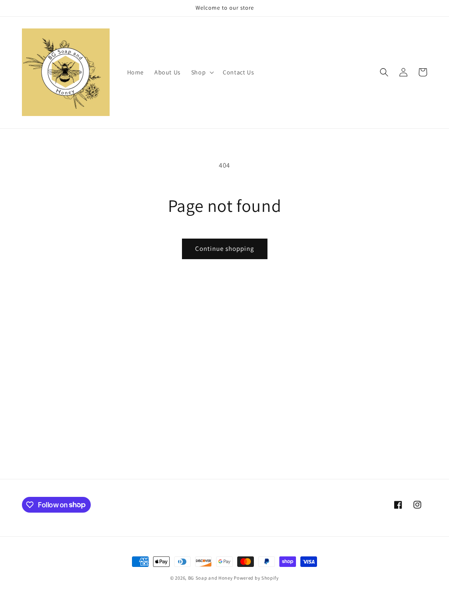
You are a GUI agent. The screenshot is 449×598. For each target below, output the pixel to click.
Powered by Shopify (256, 578)
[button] (201, 72)
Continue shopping (224, 248)
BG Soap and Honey (210, 578)
